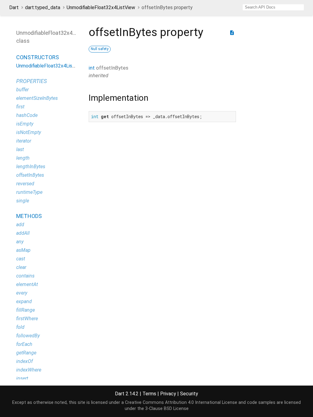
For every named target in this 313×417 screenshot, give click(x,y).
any (20, 242)
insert (22, 378)
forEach (24, 344)
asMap (23, 250)
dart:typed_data (42, 7)
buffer (22, 89)
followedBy (28, 336)
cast (20, 259)
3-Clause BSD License (167, 408)
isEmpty (24, 124)
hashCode (27, 115)
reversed (25, 184)
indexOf (24, 361)
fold (20, 327)
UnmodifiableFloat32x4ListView (101, 7)
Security (189, 394)
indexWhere (28, 370)
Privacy (168, 394)
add (20, 224)
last (20, 149)
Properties (31, 81)
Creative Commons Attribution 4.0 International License (181, 402)
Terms (149, 394)
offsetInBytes (30, 175)
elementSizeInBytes (37, 98)
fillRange (25, 310)
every (21, 293)
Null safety (100, 49)
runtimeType (29, 192)
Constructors (37, 57)
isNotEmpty (28, 132)
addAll (23, 233)
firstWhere (27, 318)
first (20, 107)
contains (25, 276)
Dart (14, 7)
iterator (23, 141)
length (23, 158)
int (92, 68)
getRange (26, 353)
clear (21, 267)
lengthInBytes (30, 166)
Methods (29, 216)
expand (24, 301)
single (22, 201)
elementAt (27, 284)
